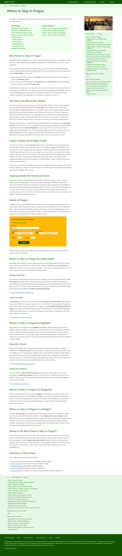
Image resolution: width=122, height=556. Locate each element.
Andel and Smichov (18, 46)
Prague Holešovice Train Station (96, 50)
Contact (111, 2)
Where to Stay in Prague (93, 37)
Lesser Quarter (16, 41)
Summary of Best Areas (18, 48)
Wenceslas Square (18, 44)
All (5, 5)
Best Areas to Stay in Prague (20, 28)
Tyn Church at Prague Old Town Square (98, 57)
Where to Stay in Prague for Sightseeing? (54, 28)
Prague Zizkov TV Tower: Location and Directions (23, 488)
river (42, 69)
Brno (87, 76)
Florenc (13, 471)
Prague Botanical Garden (94, 52)
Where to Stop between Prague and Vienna (21, 527)
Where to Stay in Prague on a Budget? (54, 35)
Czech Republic (14, 5)
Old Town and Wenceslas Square (21, 30)
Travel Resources (90, 2)
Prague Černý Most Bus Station (96, 64)
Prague (23, 5)
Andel (13, 468)
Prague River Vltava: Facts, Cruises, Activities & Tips (24, 507)
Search (23, 242)
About (102, 2)
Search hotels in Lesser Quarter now (21, 317)
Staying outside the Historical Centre (22, 35)
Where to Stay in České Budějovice (97, 84)
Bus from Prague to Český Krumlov (97, 86)
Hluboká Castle (91, 94)
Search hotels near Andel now (19, 384)
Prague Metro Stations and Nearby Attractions (22, 501)
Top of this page (9, 537)
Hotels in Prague (16, 37)
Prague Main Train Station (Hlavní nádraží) (21, 482)
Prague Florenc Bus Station (94, 42)
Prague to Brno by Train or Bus (95, 88)
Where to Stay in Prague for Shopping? (54, 32)
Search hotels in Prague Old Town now (22, 292)
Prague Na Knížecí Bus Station (95, 67)
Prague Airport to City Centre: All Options (98, 44)
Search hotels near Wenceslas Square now (23, 364)
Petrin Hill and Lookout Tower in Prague (98, 54)
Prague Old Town (17, 39)
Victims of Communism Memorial (96, 59)
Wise (9, 2)
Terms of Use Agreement (72, 541)
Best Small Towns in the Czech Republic (98, 82)
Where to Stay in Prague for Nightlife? (53, 30)
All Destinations (73, 2)
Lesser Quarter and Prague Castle (21, 32)
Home (19, 537)
